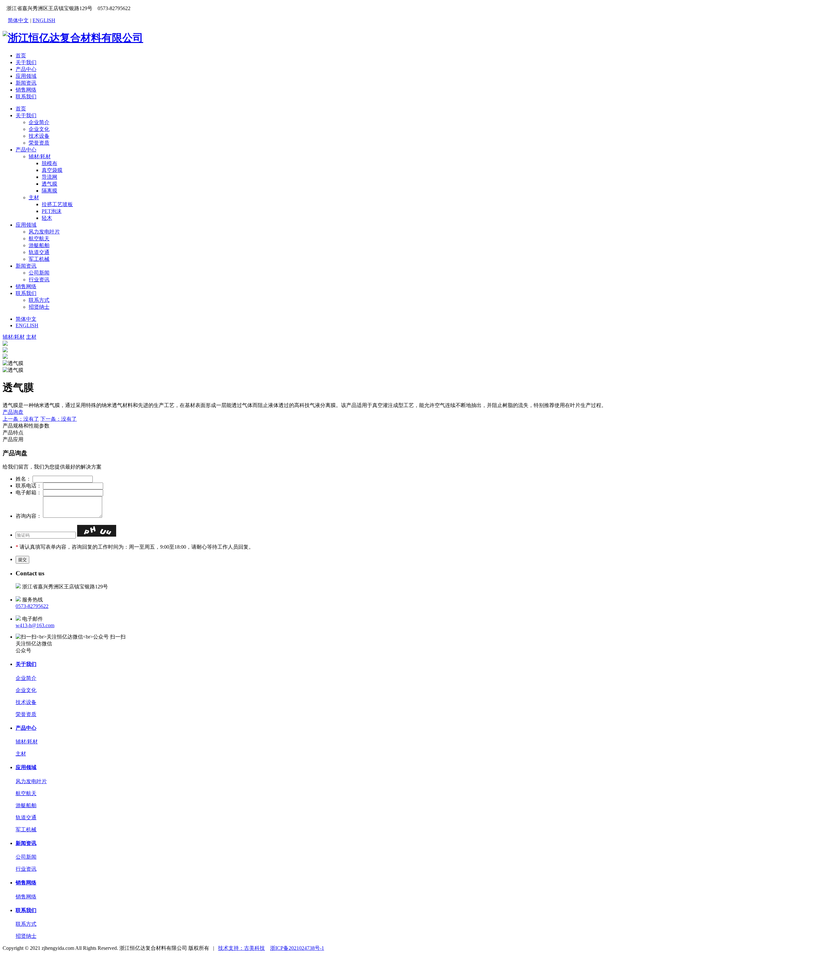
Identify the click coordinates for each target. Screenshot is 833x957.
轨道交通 (39, 252)
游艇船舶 (39, 245)
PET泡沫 (51, 211)
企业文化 (39, 129)
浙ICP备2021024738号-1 (297, 948)
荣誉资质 (39, 143)
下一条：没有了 (58, 419)
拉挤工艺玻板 (57, 204)
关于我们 (26, 62)
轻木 (47, 218)
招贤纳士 (39, 307)
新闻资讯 (26, 83)
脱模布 (49, 163)
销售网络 (26, 89)
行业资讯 (39, 279)
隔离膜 (49, 190)
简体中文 (18, 20)
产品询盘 (13, 412)
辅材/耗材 (40, 156)
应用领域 (26, 76)
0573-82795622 (32, 606)
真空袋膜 (52, 170)
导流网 (49, 177)
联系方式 (39, 300)
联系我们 (26, 96)
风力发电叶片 (44, 231)
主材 (34, 197)
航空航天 (39, 238)
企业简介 (39, 122)
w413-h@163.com (35, 625)
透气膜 (49, 184)
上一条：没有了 (21, 419)
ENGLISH (44, 20)
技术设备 (39, 136)
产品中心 (26, 69)
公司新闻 (39, 272)
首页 (21, 55)
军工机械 (39, 259)
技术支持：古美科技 (241, 948)
